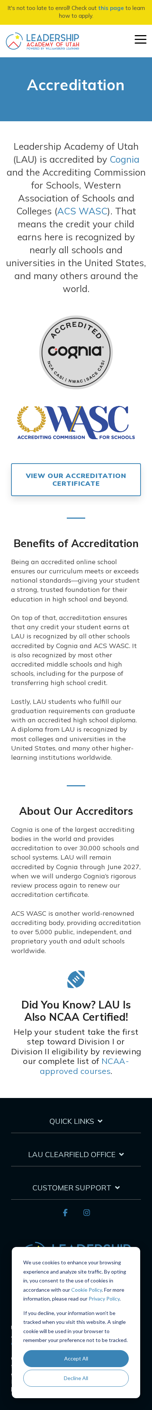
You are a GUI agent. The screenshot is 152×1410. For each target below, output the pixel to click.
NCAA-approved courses (84, 1066)
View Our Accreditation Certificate (76, 479)
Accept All (76, 1358)
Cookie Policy (86, 1290)
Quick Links (71, 1121)
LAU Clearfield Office (71, 1154)
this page (111, 7)
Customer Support (71, 1187)
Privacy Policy (104, 1298)
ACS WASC (82, 211)
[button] (140, 39)
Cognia (124, 159)
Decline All (76, 1378)
